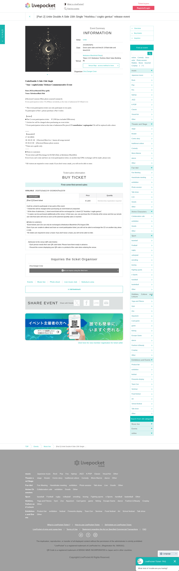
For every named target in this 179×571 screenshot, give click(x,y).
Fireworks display (138, 379)
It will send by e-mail (106, 303)
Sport (134, 236)
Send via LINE (96, 303)
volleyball (135, 255)
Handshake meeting (139, 177)
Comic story (136, 139)
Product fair (136, 365)
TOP (26, 446)
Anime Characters (139, 212)
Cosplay (134, 66)
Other (133, 119)
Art (133, 399)
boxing (134, 265)
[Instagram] (96, 535)
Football (134, 245)
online (134, 58)
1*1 (143, 66)
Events (134, 429)
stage (133, 129)
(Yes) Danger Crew (90, 71)
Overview (137, 28)
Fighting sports (137, 270)
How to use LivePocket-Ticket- (87, 525)
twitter (77, 303)
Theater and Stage (139, 124)
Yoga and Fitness (138, 301)
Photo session (142, 60)
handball (135, 280)
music (134, 70)
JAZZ (133, 100)
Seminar (135, 389)
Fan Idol (135, 168)
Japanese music (137, 75)
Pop (133, 85)
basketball (135, 284)
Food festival (136, 394)
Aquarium (135, 316)
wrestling (135, 260)
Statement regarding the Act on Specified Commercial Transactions (110, 529)
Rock (133, 80)
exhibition (135, 182)
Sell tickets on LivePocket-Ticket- (118, 525)
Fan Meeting (136, 173)
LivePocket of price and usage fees (47, 529)
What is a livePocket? (75, 4)
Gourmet (148, 63)
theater (134, 134)
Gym (133, 306)
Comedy (141, 58)
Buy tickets (138, 33)
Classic (134, 109)
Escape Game (137, 335)
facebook (87, 303)
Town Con (135, 384)
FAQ (144, 529)
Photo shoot (55, 282)
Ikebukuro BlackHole (90, 55)
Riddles (134, 63)
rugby (134, 250)
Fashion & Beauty (138, 345)
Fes (133, 90)
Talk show (135, 192)
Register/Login (143, 8)
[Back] (29, 16)
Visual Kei (135, 114)
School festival (137, 404)
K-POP (134, 104)
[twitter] (82, 535)
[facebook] (89, 535)
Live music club (70, 282)
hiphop (134, 95)
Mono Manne (136, 153)
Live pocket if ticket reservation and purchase (40, 6)
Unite (85, 40)
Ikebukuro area (88, 282)
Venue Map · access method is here (101, 65)
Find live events (73, 9)
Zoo (133, 311)
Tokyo (100, 55)
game (134, 326)
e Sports (134, 275)
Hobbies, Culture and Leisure (30, 504)
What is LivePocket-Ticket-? (58, 525)
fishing (134, 331)
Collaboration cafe (138, 216)
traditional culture (138, 143)
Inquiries (137, 38)
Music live (136, 424)
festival (134, 374)
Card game (136, 321)
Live (133, 197)
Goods (134, 202)
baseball (135, 240)
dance (134, 158)
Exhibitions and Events (141, 360)
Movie (141, 63)
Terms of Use (72, 529)
